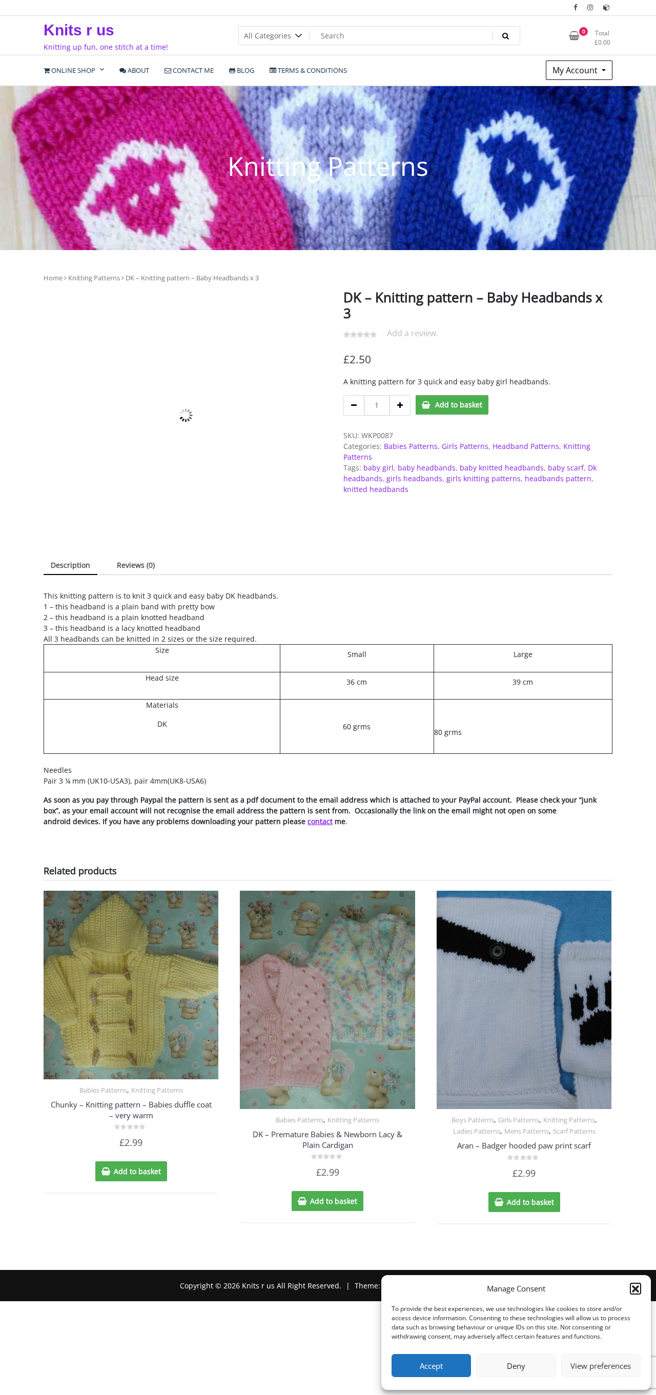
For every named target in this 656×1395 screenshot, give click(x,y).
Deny (516, 1366)
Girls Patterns (465, 446)
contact (320, 872)
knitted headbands (375, 489)
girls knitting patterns (483, 478)
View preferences (600, 1366)
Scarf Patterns (574, 1182)
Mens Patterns (526, 1182)
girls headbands (414, 478)
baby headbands (427, 468)
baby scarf (566, 468)
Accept (431, 1366)
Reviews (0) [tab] (136, 616)
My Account (576, 70)
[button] (635, 1288)
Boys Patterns (473, 1171)
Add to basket (458, 404)
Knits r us (79, 30)
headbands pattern (558, 478)
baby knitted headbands (502, 468)
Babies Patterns (411, 446)
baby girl (378, 468)
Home (53, 277)
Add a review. (412, 333)
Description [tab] (70, 616)
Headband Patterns (526, 446)
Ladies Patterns (476, 1182)
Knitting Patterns (94, 277)
